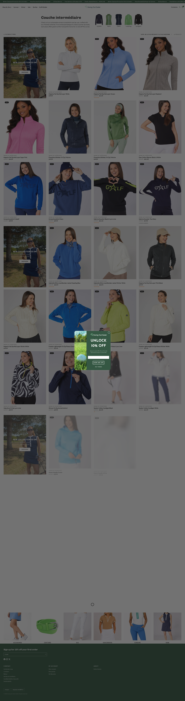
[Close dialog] (109, 332)
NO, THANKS (98, 366)
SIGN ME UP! (98, 362)
